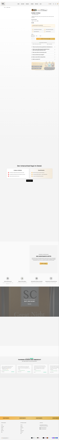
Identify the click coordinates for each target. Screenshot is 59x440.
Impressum (21, 427)
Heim (4, 7)
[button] (53, 4)
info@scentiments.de (43, 427)
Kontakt (21, 426)
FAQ (20, 433)
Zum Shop (2, 426)
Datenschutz (22, 430)
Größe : (32, 34)
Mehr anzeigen (29, 180)
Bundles (2, 427)
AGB (21, 429)
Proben (2, 429)
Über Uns (2, 430)
